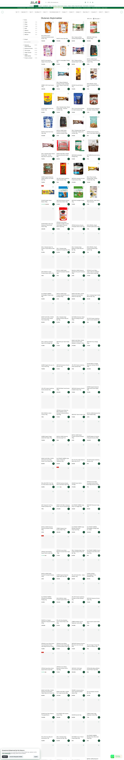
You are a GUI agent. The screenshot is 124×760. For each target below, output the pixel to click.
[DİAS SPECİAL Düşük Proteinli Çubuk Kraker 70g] (63, 588)
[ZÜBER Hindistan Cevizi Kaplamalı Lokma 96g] (78, 611)
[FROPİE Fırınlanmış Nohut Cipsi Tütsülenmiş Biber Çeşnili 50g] (78, 681)
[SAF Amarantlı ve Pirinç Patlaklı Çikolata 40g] (48, 496)
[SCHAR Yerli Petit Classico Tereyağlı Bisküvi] (48, 705)
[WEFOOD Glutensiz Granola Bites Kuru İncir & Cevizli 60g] (78, 635)
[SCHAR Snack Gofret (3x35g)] (78, 473)
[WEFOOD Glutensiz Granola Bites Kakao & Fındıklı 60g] (63, 750)
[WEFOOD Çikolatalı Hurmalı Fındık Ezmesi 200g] (78, 168)
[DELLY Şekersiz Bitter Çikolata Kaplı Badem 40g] (78, 27)
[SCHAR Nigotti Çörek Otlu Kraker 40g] (48, 98)
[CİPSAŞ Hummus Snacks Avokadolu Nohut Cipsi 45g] (78, 214)
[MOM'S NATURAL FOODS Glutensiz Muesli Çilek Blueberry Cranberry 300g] (78, 332)
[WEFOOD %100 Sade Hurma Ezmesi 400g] (78, 658)
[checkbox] (30, 22)
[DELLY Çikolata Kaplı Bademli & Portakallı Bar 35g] (63, 238)
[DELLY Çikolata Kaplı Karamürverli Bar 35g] (63, 727)
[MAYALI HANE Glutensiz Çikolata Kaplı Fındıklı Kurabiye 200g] (93, 750)
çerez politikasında (6, 753)
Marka (25, 19)
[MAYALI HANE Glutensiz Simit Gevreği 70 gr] (63, 426)
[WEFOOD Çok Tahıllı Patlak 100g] (63, 332)
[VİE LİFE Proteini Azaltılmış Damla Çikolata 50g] (48, 378)
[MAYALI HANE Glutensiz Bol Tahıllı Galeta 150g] (93, 402)
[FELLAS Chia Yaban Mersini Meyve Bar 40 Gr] (78, 450)
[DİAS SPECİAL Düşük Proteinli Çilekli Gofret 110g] (93, 214)
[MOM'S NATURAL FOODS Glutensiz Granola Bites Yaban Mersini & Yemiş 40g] (48, 681)
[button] (93, 2)
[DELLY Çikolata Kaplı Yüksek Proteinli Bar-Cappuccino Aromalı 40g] (78, 122)
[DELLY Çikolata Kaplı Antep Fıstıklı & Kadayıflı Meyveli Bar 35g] (78, 542)
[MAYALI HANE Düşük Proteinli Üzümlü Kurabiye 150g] (78, 426)
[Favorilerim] (88, 2)
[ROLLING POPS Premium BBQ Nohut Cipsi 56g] (78, 750)
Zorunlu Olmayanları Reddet (16, 756)
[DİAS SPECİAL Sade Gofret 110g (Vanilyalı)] (93, 192)
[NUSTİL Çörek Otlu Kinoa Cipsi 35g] (48, 122)
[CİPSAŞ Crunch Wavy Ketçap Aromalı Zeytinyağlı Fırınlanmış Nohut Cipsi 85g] (63, 635)
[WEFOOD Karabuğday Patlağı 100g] (78, 145)
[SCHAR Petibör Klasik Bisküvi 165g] (48, 192)
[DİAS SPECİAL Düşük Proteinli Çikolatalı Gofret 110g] (93, 74)
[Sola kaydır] (2, 12)
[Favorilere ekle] (53, 22)
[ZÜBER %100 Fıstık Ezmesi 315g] (48, 74)
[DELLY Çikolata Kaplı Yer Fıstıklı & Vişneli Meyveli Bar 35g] (48, 238)
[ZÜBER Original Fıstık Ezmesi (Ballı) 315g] (63, 518)
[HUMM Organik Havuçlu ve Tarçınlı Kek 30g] (48, 355)
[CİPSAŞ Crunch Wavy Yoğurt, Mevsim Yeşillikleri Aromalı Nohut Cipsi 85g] (93, 262)
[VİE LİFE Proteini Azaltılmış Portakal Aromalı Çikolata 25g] (78, 588)
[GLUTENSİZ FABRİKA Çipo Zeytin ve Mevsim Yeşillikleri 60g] (63, 450)
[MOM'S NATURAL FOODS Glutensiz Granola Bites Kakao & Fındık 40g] (78, 285)
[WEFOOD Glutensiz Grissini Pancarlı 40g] (63, 355)
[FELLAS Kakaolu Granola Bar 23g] (93, 681)
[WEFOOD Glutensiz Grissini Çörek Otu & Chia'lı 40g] (63, 192)
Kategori (26, 39)
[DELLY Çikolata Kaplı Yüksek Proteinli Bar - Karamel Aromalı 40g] (63, 98)
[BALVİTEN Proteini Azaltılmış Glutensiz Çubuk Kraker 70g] (48, 27)
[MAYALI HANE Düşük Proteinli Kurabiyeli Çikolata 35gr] (63, 262)
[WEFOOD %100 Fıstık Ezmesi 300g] (93, 27)
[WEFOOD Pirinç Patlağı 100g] (93, 332)
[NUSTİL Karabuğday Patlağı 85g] (63, 50)
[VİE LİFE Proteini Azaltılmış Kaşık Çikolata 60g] (78, 355)
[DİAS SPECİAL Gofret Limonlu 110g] (48, 402)
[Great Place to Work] (39, 2)
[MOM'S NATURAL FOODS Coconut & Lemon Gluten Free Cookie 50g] (48, 308)
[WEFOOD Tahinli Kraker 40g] (78, 402)
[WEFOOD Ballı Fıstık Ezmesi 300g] (63, 378)
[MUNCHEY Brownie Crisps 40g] (93, 496)
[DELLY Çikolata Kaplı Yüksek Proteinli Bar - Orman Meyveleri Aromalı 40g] (48, 145)
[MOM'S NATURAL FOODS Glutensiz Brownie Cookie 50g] (63, 145)
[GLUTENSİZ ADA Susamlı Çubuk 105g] (63, 705)
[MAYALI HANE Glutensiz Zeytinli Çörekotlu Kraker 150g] (48, 518)
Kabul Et (5, 756)
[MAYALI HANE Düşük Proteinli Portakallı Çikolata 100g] (48, 565)
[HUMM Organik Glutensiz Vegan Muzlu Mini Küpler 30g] (93, 378)
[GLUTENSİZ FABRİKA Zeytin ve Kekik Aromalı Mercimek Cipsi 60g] (93, 542)
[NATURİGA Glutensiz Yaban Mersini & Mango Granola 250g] (78, 308)
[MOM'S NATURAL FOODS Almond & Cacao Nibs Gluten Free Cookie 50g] (48, 450)
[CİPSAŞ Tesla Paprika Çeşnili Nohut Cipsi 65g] (48, 542)
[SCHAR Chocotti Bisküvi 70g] (78, 74)
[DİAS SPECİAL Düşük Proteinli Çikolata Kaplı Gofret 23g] (93, 238)
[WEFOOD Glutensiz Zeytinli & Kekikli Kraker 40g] (78, 378)
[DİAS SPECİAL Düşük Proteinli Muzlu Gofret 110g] (48, 262)
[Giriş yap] (90, 2)
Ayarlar (36, 756)
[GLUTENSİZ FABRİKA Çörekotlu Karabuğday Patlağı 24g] (48, 588)
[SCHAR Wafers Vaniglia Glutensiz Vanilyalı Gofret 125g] (93, 355)
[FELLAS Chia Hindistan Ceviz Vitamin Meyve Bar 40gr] (63, 611)
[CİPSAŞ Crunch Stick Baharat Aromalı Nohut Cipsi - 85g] (63, 542)
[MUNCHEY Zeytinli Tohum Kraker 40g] (48, 750)
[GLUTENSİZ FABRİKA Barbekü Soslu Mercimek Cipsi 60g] (93, 727)
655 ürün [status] (89, 18)
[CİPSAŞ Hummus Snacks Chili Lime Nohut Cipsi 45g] (63, 473)
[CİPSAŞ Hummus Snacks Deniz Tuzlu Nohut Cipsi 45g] (93, 122)
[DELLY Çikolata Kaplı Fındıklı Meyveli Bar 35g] (93, 285)
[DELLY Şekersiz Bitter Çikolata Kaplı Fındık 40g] (78, 50)
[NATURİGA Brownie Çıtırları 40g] (93, 145)
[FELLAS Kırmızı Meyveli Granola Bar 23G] (48, 727)
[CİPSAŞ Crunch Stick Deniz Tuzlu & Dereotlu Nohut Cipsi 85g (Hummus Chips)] (48, 635)
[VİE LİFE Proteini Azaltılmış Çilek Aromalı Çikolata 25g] (93, 308)
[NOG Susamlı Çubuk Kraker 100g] (93, 611)
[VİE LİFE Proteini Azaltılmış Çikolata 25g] (93, 450)
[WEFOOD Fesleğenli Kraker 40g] (78, 192)
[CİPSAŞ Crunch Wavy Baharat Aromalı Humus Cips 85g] (63, 658)
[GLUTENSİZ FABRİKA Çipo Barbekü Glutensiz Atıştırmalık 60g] (78, 518)
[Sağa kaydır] (121, 12)
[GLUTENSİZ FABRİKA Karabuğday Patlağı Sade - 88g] (48, 285)
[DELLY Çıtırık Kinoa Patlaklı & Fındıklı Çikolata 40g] (78, 98)
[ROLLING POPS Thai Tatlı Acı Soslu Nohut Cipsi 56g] (48, 473)
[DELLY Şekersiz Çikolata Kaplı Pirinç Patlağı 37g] (48, 332)
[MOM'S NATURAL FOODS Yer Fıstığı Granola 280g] (63, 681)
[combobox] (63, 2)
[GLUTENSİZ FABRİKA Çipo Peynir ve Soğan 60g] (78, 496)
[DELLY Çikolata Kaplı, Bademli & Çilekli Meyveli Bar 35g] (78, 238)
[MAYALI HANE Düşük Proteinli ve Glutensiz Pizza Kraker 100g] (93, 50)
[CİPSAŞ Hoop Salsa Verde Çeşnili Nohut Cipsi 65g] (48, 658)
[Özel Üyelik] (85, 2)
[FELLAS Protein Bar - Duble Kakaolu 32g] (78, 565)
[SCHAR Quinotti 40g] (78, 705)
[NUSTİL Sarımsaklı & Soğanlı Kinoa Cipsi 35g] (48, 50)
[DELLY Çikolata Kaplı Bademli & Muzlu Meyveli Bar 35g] (63, 308)
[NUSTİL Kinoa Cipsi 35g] (63, 27)
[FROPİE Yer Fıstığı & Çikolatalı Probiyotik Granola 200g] (48, 611)
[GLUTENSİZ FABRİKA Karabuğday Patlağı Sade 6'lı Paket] (93, 518)
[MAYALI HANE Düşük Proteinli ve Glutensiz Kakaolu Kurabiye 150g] (63, 122)
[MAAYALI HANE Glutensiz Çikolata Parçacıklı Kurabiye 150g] (78, 262)
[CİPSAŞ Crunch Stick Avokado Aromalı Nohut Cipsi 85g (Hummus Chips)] (93, 473)
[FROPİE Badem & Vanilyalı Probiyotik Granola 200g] (93, 426)
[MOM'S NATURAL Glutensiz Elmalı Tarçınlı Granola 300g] (63, 496)
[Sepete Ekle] (53, 41)
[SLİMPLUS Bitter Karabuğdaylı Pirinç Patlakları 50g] (93, 565)
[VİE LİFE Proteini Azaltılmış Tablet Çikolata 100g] (63, 168)
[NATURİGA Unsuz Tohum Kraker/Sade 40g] (78, 727)
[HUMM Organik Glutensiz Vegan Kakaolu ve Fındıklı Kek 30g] (48, 168)
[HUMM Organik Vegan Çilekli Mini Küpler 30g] (48, 426)
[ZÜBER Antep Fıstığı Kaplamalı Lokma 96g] (93, 705)
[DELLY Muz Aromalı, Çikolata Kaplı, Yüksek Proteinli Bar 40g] (93, 168)
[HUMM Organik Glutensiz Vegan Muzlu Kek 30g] (63, 565)
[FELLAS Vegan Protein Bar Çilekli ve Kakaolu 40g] (93, 635)
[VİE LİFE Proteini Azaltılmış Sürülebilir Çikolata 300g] (93, 98)
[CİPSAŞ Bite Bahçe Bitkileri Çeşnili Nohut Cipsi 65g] (93, 658)
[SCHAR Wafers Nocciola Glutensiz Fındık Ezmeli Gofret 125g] (48, 214)
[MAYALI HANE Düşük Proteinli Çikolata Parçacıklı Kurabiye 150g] (63, 285)
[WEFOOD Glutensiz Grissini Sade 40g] (93, 588)
